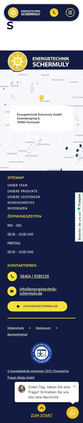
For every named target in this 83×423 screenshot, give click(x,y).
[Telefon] (54, 12)
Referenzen (17, 209)
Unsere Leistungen (23, 197)
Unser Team (17, 185)
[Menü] (70, 12)
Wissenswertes (20, 203)
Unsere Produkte (22, 191)
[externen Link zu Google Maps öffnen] (41, 113)
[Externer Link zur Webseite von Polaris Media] (41, 353)
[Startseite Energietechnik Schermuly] (24, 12)
